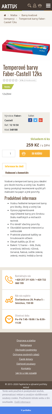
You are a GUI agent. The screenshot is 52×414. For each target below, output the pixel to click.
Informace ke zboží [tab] (14, 166)
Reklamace (26, 345)
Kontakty (26, 368)
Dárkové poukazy (26, 363)
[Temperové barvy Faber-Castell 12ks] (26, 45)
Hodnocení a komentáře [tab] (16, 172)
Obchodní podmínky (26, 349)
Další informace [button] (22, 402)
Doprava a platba (26, 340)
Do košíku (37, 153)
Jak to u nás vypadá (26, 373)
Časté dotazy (26, 359)
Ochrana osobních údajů (26, 354)
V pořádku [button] (26, 410)
